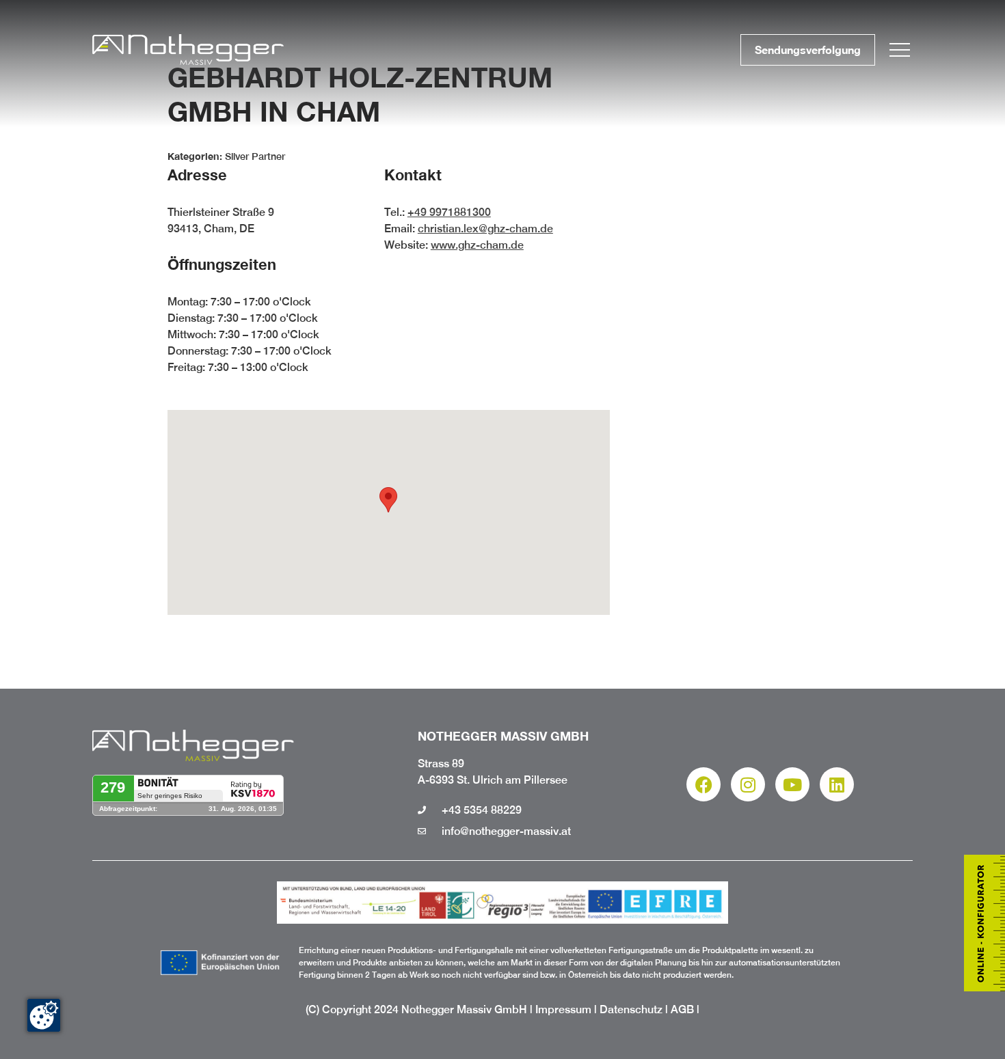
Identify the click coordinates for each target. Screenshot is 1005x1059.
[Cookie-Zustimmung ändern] (43, 1015)
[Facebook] (703, 784)
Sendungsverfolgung (808, 49)
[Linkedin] (837, 784)
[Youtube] (792, 784)
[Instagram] (748, 784)
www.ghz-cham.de (477, 244)
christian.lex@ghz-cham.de (485, 228)
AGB (682, 1009)
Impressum (563, 1009)
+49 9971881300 (449, 212)
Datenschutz (631, 1009)
